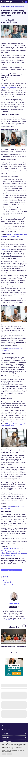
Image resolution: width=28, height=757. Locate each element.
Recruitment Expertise (6, 6)
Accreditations (6, 729)
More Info (9, 754)
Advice (14, 6)
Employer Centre (6, 741)
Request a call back (12, 570)
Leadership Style (7, 582)
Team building (7, 581)
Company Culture (8, 584)
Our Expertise (5, 733)
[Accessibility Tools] (23, 2)
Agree (4, 754)
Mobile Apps (5, 737)
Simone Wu (5, 576)
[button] (11, 652)
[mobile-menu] (26, 2)
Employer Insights (20, 6)
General (4, 725)
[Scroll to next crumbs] (25, 6)
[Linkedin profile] (18, 606)
